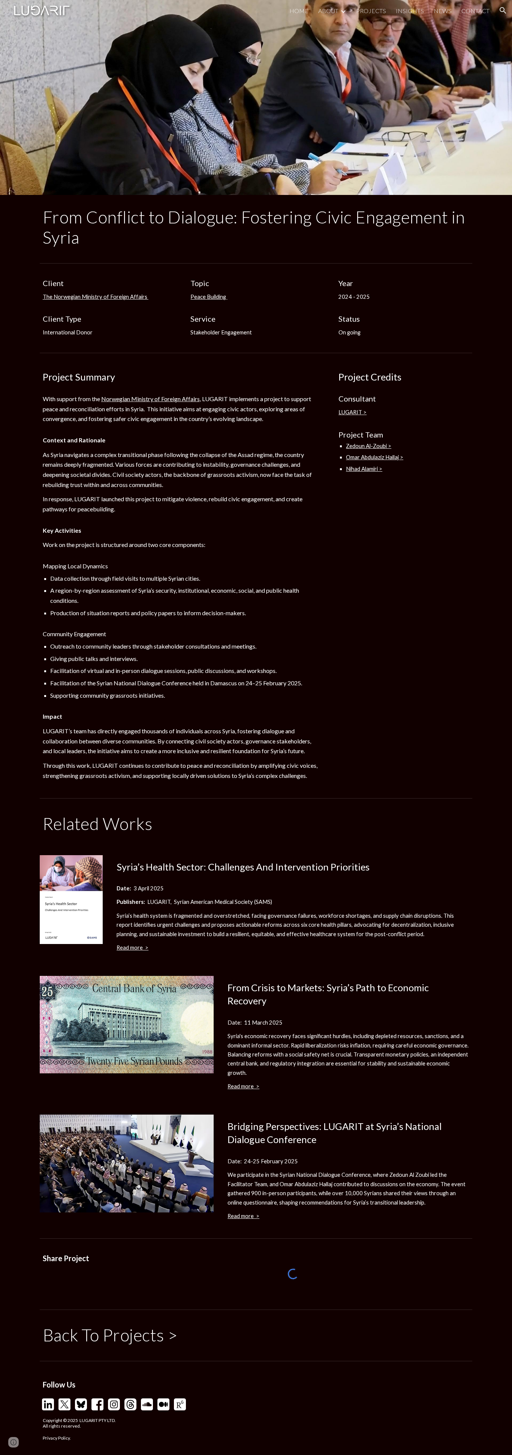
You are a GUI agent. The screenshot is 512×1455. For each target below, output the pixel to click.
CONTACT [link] (475, 10)
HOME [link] (298, 10)
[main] (256, 227)
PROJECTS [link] (371, 10)
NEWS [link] (443, 10)
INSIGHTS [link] (410, 10)
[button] (503, 10)
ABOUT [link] (328, 10)
